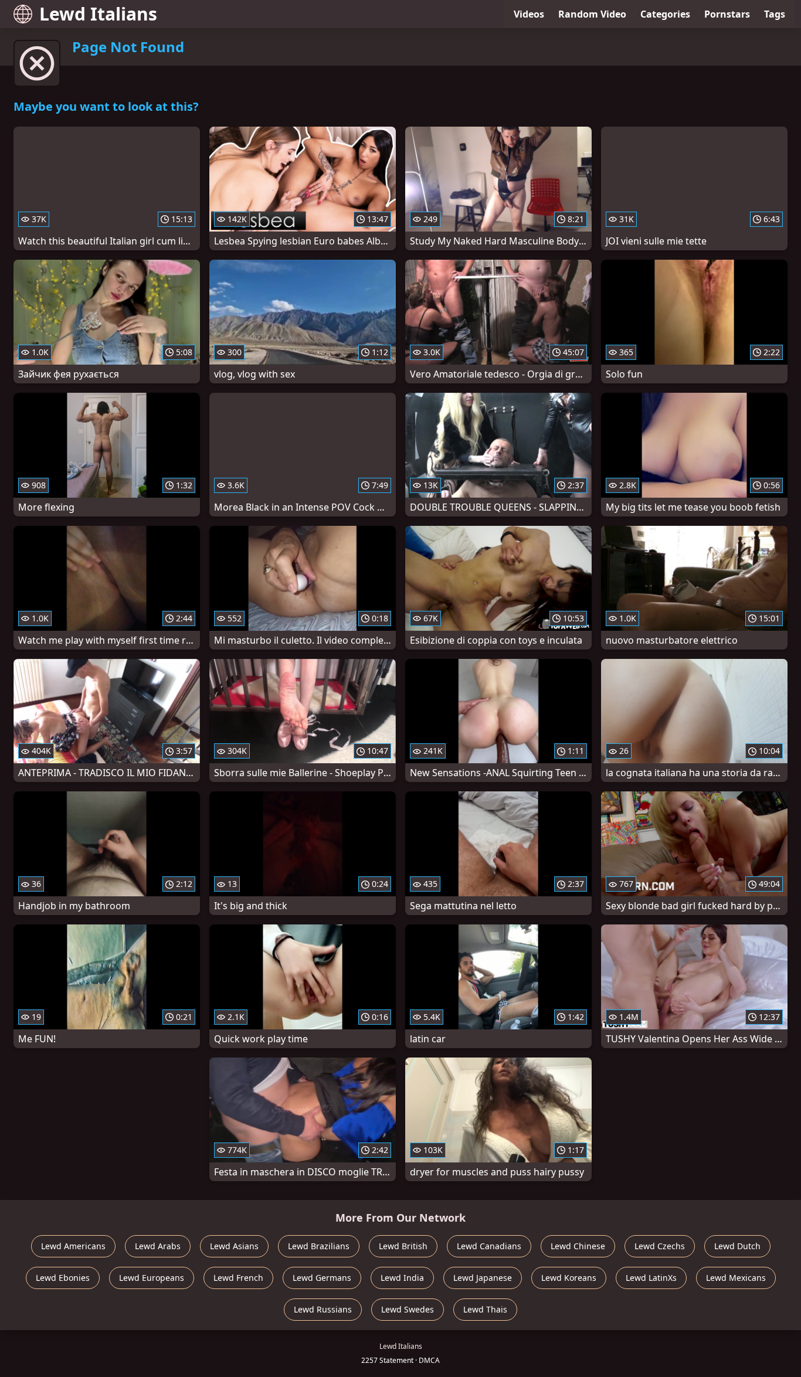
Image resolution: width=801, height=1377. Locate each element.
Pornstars (727, 14)
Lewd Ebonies (63, 1277)
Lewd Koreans (568, 1277)
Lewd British (403, 1246)
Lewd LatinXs (651, 1277)
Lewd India (402, 1277)
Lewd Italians (98, 14)
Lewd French (238, 1277)
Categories (665, 14)
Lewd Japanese (482, 1277)
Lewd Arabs (158, 1246)
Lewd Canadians (489, 1246)
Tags (774, 14)
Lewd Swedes (407, 1309)
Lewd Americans (73, 1246)
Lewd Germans (322, 1277)
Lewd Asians (234, 1246)
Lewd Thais (485, 1309)
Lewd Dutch (737, 1246)
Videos (529, 14)
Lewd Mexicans (736, 1277)
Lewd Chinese (578, 1246)
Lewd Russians (323, 1309)
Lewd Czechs (659, 1246)
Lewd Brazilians (318, 1246)
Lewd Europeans (151, 1277)
